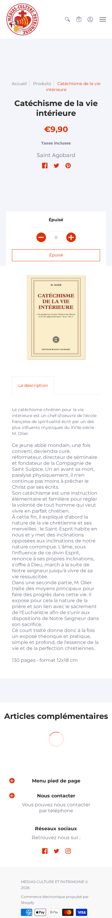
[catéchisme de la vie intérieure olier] (56, 317)
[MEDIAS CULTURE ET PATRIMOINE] (22, 19)
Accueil (19, 83)
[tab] (33, 385)
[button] (67, 19)
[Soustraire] (41, 237)
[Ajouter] (71, 237)
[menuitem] (67, 19)
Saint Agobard (56, 155)
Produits (42, 83)
